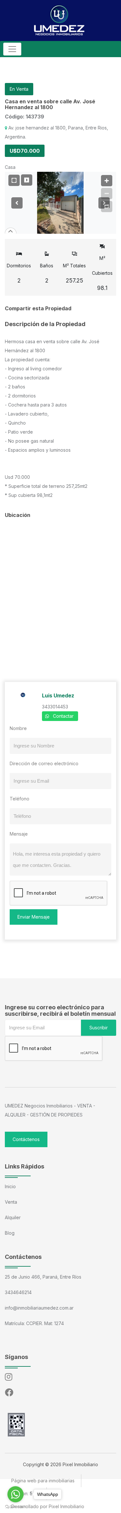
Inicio (10, 1186)
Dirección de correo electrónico (44, 763)
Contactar (63, 716)
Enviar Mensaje (33, 917)
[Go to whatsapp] (15, 1494)
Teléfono (19, 798)
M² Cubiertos (102, 273)
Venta (11, 1202)
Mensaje (19, 834)
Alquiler (13, 1217)
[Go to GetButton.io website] (15, 1506)
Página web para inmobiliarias (43, 1480)
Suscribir (98, 1027)
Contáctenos (26, 1139)
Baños (46, 273)
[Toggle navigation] (12, 49)
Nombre (18, 728)
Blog (10, 1233)
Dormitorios (19, 273)
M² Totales (74, 273)
